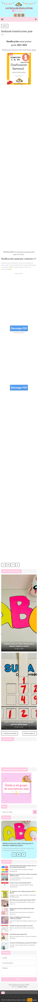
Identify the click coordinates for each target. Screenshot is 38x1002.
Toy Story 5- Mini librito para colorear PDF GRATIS (23, 943)
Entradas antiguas (29, 733)
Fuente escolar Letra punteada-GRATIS (20, 883)
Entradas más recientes (10, 733)
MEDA (25, 987)
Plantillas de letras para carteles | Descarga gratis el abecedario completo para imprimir (18, 844)
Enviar (20, 979)
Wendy (20, 987)
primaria (5, 26)
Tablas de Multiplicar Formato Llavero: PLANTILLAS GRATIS (20, 917)
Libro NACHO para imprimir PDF (18, 934)
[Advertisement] (19, 168)
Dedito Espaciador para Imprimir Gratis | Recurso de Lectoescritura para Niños (23, 866)
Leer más (34, 1000)
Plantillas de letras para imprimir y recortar (21, 925)
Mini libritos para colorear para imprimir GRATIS (23, 900)
